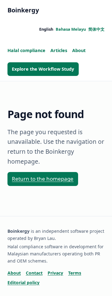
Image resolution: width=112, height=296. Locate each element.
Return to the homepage (42, 178)
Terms (74, 273)
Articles (58, 50)
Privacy (55, 273)
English (46, 29)
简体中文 (96, 29)
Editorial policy (23, 282)
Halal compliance (26, 50)
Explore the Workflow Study (43, 69)
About (79, 50)
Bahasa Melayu (71, 29)
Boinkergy (23, 10)
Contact (34, 273)
